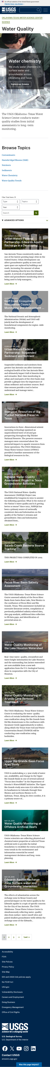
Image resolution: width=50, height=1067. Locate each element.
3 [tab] (25, 104)
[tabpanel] (25, 71)
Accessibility (7, 952)
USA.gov (5, 987)
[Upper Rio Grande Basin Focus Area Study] (25, 758)
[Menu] (45, 10)
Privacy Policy (8, 967)
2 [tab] (21, 104)
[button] (25, 220)
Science (6, 22)
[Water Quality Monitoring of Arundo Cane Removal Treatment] (25, 695)
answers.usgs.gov (9, 1059)
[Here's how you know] (25, 3)
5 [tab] (32, 104)
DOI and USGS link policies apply (16, 977)
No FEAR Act (7, 982)
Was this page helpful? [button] (29, 1064)
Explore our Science (20, 84)
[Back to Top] (41, 1058)
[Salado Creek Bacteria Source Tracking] (25, 542)
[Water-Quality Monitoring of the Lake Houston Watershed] (25, 642)
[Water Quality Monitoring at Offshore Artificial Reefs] (25, 820)
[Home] (9, 12)
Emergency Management (13, 1007)
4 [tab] (28, 104)
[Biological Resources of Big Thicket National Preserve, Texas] (25, 412)
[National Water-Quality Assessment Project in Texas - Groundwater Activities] (25, 477)
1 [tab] (18, 104)
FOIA (4, 957)
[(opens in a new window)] (5, 1048)
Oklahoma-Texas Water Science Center (22, 18)
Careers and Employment (13, 997)
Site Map (6, 972)
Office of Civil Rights (11, 1012)
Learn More (9, 284)
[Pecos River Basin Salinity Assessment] (25, 579)
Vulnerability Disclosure (12, 992)
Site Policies (7, 962)
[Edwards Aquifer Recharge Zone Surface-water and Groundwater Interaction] (25, 880)
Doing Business (8, 1002)
